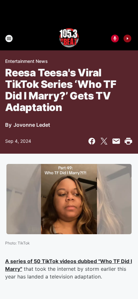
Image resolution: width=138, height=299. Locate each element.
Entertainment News (26, 61)
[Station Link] (69, 38)
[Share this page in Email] (116, 141)
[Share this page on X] (103, 141)
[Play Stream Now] (127, 38)
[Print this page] (128, 141)
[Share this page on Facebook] (91, 141)
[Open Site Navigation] (9, 38)
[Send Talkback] (115, 38)
